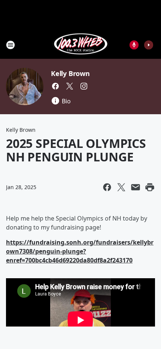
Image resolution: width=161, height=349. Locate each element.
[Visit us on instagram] (83, 86)
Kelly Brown (70, 73)
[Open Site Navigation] (10, 44)
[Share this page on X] (121, 187)
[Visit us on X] (69, 86)
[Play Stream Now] (148, 44)
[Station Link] (80, 45)
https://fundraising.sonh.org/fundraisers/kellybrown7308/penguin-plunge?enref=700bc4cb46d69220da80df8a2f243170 (80, 251)
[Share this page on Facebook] (107, 187)
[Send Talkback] (134, 44)
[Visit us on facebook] (55, 86)
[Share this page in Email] (135, 187)
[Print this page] (150, 187)
